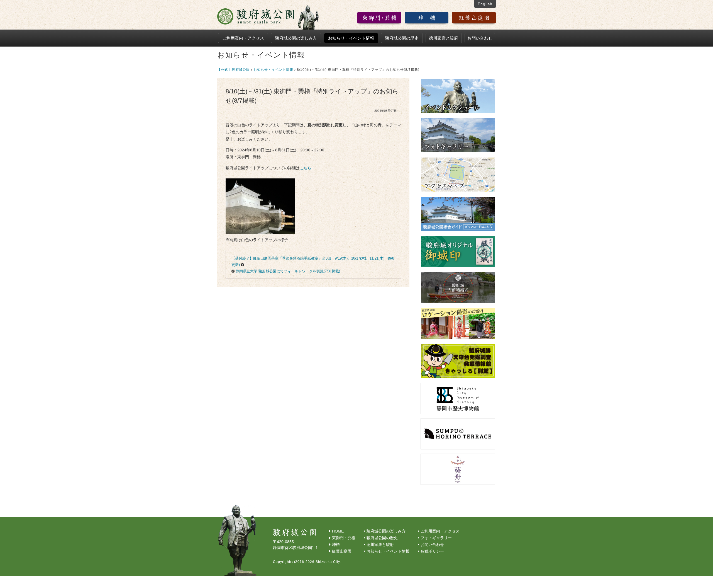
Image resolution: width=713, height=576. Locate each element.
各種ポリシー (432, 551)
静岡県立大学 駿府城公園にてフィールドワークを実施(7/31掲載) (288, 271)
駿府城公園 (268, 17)
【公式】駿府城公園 (233, 70)
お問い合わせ (479, 38)
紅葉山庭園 (341, 551)
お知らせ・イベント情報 (351, 38)
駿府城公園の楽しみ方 (296, 38)
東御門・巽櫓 (343, 538)
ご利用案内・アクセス (243, 38)
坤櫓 (336, 544)
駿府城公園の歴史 (402, 38)
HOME (338, 531)
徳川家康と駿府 (443, 38)
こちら (305, 168)
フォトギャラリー (436, 538)
